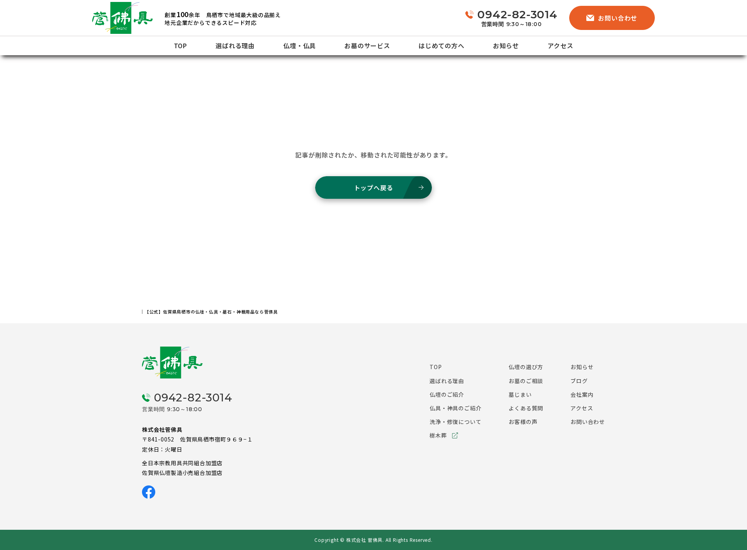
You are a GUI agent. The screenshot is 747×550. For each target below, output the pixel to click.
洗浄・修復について (455, 422)
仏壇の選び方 (526, 367)
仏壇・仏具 (299, 45)
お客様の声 (523, 422)
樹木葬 (438, 435)
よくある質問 (526, 408)
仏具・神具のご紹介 (455, 408)
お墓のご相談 (526, 381)
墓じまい (520, 394)
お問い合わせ (617, 18)
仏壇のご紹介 (447, 394)
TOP (180, 45)
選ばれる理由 (235, 45)
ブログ (578, 381)
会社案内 (581, 394)
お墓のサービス (367, 45)
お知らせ (506, 45)
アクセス (560, 45)
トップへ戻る (373, 187)
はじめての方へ (442, 45)
